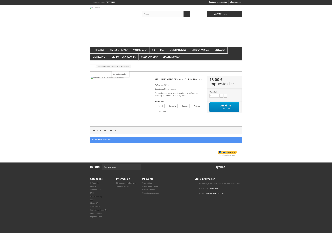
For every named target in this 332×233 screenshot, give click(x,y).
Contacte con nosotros (218, 2)
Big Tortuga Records (124, 56)
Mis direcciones (148, 190)
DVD (162, 50)
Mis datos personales (150, 193)
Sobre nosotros (122, 186)
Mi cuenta (147, 178)
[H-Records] (114, 25)
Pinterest (196, 106)
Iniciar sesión (235, 2)
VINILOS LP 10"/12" (119, 50)
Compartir (172, 106)
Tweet (160, 106)
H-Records (98, 50)
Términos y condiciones (126, 183)
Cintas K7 (220, 50)
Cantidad (213, 92)
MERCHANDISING (178, 50)
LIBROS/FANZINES (200, 50)
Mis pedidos (147, 183)
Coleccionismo (149, 56)
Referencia (159, 85)
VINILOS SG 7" (140, 50)
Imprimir (162, 111)
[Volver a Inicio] (92, 66)
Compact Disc (95, 190)
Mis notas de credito (150, 186)
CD (153, 50)
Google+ (184, 106)
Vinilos (93, 186)
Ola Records (100, 56)
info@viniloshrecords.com (214, 193)
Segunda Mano (171, 56)
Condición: (159, 89)
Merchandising (96, 196)
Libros (92, 200)
